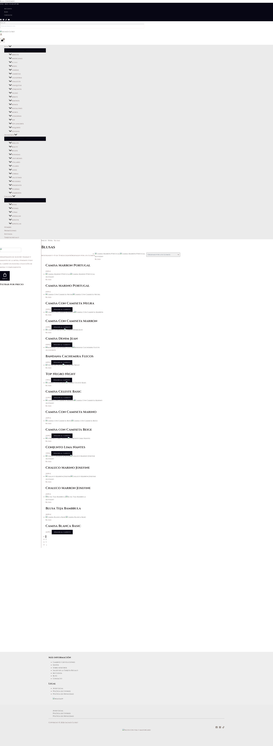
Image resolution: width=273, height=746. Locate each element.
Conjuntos (16, 89)
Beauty (15, 147)
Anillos (15, 143)
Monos (15, 104)
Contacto (8, 15)
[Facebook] (1, 20)
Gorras (15, 174)
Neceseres (16, 181)
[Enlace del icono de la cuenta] (1, 34)
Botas (14, 204)
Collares (16, 162)
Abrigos (15, 55)
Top (13, 120)
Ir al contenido (7, 1)
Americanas (17, 58)
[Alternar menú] (25, 50)
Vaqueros (16, 127)
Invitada (8, 234)
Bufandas (16, 154)
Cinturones (17, 158)
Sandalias (16, 216)
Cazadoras (17, 78)
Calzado (8, 196)
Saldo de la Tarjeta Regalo (65, 670)
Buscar (2, 23)
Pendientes (17, 185)
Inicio (44, 240)
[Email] (9, 20)
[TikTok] (6, 20)
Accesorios (9, 135)
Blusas (14, 62)
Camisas (15, 70)
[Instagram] (3, 20)
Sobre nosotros (60, 668)
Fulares (15, 166)
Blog (6, 12)
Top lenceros (18, 124)
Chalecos (16, 81)
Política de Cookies (62, 691)
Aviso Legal (58, 688)
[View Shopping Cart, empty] (2, 40)
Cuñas (14, 212)
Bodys (14, 66)
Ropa (6, 46)
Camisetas (16, 74)
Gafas (14, 170)
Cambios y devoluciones (64, 662)
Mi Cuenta (8, 9)
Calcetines (17, 177)
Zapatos (15, 220)
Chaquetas (17, 85)
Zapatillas (16, 224)
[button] (10, 46)
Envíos (56, 665)
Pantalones (17, 108)
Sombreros (16, 193)
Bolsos (15, 151)
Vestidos (15, 131)
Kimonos (15, 101)
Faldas (15, 93)
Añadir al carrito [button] (62, 309)
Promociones (10, 230)
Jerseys (15, 97)
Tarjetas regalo (11, 237)
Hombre (7, 227)
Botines (15, 208)
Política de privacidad (63, 694)
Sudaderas (16, 116)
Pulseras (15, 189)
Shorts (15, 112)
